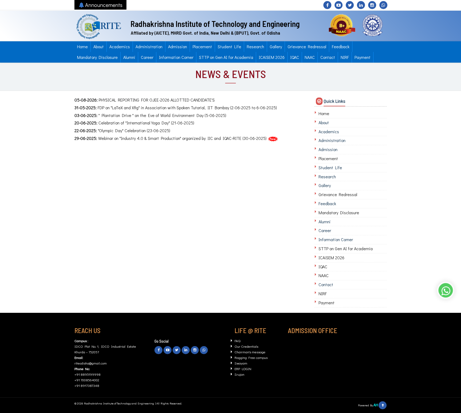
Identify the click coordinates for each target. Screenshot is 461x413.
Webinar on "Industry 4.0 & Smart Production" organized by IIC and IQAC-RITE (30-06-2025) (170, 138)
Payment (363, 57)
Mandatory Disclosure (97, 57)
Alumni (129, 57)
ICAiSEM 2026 (272, 57)
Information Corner (176, 57)
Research (255, 46)
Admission (177, 46)
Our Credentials (246, 346)
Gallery (276, 46)
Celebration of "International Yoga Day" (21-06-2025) (134, 122)
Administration (149, 46)
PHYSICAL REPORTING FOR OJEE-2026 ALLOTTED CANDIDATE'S (144, 100)
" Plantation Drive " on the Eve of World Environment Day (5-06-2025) (150, 115)
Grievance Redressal (307, 46)
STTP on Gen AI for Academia (226, 57)
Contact (327, 57)
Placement (202, 46)
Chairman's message (250, 352)
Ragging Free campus (251, 357)
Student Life (229, 46)
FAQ (237, 340)
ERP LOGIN (243, 368)
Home (82, 46)
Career (147, 57)
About (98, 46)
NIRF (345, 57)
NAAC (310, 57)
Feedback (340, 46)
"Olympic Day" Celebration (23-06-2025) (122, 130)
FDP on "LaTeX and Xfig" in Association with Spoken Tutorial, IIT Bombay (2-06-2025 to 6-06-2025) (175, 107)
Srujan (239, 374)
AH (375, 404)
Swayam (241, 363)
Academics (119, 46)
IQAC (294, 57)
